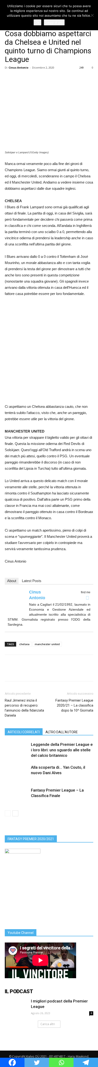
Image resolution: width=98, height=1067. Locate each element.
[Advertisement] (49, 352)
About (11, 581)
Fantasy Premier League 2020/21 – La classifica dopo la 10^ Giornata (74, 705)
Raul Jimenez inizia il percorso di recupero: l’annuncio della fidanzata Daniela (24, 708)
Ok (37, 22)
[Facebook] (87, 598)
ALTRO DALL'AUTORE (61, 732)
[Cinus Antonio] (17, 601)
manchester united (47, 644)
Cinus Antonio (18, 67)
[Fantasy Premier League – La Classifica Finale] (17, 796)
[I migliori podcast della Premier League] (17, 1007)
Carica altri (47, 1024)
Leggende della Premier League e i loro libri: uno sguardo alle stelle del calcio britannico (62, 750)
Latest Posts (31, 581)
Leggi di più (54, 22)
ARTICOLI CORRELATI (24, 732)
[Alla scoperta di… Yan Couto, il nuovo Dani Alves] (17, 773)
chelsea (24, 644)
